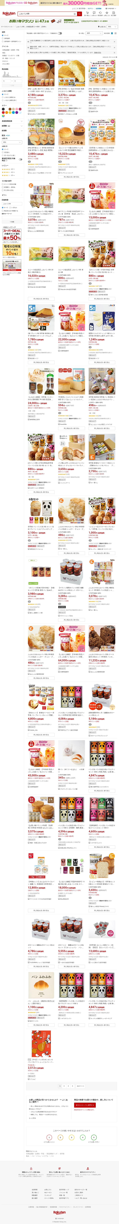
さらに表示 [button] (5, 64)
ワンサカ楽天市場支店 (67, 231)
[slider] (2, 77)
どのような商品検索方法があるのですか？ (44, 1112)
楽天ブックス (34, 1021)
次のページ (80, 1086)
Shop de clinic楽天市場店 (38, 287)
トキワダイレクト (96, 843)
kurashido (63, 424)
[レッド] (3, 112)
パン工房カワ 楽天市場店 (98, 962)
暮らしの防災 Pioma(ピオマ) (100, 906)
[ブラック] (3, 109)
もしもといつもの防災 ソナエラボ (40, 173)
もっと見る (32, 1118)
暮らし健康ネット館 (36, 613)
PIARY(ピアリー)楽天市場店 (69, 730)
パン (52, 1156)
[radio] (2, 35)
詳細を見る (97, 52)
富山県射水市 (64, 899)
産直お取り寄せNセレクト (68, 848)
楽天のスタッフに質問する (85, 1105)
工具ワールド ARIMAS (37, 488)
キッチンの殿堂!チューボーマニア (101, 1018)
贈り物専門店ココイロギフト (100, 787)
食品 (27, 1156)
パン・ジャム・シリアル (40, 1156)
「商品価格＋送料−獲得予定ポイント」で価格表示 (41, 33)
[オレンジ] (6, 112)
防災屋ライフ (34, 358)
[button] (111, 9)
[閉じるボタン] (114, 41)
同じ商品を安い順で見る (71, 177)
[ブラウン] (10, 109)
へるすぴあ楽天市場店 (67, 962)
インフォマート (65, 483)
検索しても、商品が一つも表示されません (44, 1114)
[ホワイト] (6, 109)
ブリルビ (33, 1079)
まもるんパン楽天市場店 (37, 114)
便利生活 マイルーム (36, 549)
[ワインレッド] (20, 109)
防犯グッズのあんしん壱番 (68, 114)
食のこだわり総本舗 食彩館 (99, 295)
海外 (8, 135)
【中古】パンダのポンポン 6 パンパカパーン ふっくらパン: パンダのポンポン (41, 1062)
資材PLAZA (94, 111)
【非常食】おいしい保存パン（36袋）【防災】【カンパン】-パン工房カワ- (102, 947)
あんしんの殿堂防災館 (37, 231)
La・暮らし (94, 482)
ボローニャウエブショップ (99, 736)
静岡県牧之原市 (35, 419)
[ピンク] (16, 109)
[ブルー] (13, 112)
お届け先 (4, 138)
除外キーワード (7, 214)
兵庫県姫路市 (95, 229)
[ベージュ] (13, 109)
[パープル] (16, 112)
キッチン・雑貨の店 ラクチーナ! (101, 549)
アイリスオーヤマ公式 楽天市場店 (40, 899)
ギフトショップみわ (66, 616)
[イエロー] (10, 112)
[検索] (79, 14)
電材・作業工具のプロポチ (38, 843)
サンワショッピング (66, 173)
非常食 (62, 1154)
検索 (12, 85)
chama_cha (33, 730)
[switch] (20, 159)
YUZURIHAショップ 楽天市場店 (40, 962)
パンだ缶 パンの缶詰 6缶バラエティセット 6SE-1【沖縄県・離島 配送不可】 (71, 827)
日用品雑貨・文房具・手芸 (35, 1154)
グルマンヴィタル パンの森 (68, 789)
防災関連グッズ (52, 1154)
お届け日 (4, 146)
